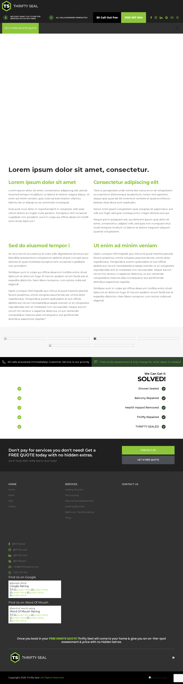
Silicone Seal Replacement (79, 501)
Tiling (68, 518)
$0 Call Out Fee (107, 17)
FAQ (10, 501)
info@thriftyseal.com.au (26, 567)
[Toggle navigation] (177, 28)
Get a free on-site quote (20, 28)
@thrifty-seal (20, 555)
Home (11, 489)
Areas (11, 495)
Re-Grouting (72, 495)
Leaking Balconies (74, 506)
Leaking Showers (74, 489)
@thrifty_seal (20, 549)
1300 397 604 (133, 17)
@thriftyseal (18, 544)
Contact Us (148, 450)
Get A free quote (148, 460)
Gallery (12, 506)
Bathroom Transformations (79, 512)
